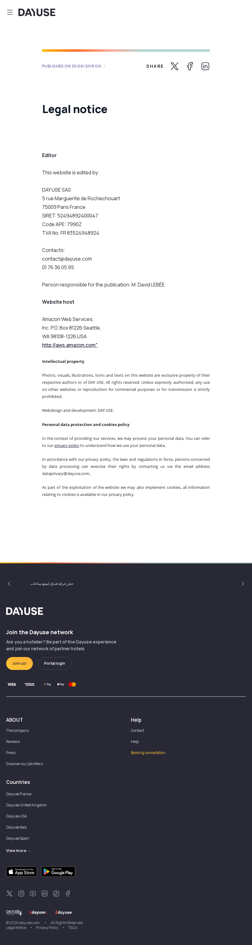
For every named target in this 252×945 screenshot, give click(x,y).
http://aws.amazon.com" (70, 345)
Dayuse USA (16, 816)
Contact (137, 730)
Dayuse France (18, 794)
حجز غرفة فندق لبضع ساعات (51, 583)
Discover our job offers (24, 763)
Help (135, 741)
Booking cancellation (148, 752)
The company (17, 730)
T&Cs (72, 927)
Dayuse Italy (16, 827)
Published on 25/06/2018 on (71, 66)
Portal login (54, 663)
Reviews (13, 741)
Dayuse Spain (18, 838)
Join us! (19, 663)
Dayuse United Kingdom (26, 805)
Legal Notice (16, 927)
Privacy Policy (47, 927)
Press (10, 752)
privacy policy (66, 445)
